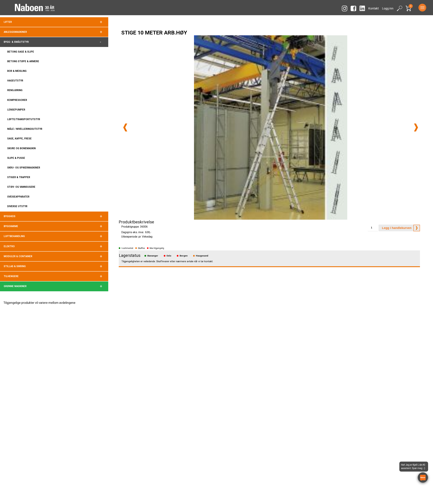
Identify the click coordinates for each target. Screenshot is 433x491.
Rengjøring (14, 90)
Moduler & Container (18, 256)
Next (416, 127)
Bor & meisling (17, 71)
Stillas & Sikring (15, 266)
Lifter (8, 22)
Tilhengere (11, 276)
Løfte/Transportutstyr (23, 119)
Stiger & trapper (18, 177)
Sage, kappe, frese (19, 138)
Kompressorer (17, 100)
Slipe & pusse (16, 158)
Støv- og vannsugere (21, 187)
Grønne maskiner (15, 286)
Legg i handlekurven (397, 228)
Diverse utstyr (17, 206)
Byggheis (9, 216)
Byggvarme (11, 226)
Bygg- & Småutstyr (16, 42)
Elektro (9, 246)
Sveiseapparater (18, 196)
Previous (125, 127)
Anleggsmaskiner (15, 32)
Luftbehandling (14, 236)
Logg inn (387, 8)
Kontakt (373, 8)
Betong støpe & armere (23, 61)
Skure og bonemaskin (21, 148)
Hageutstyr (15, 80)
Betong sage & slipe (20, 51)
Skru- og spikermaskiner (23, 167)
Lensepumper (16, 109)
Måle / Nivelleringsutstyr (24, 129)
